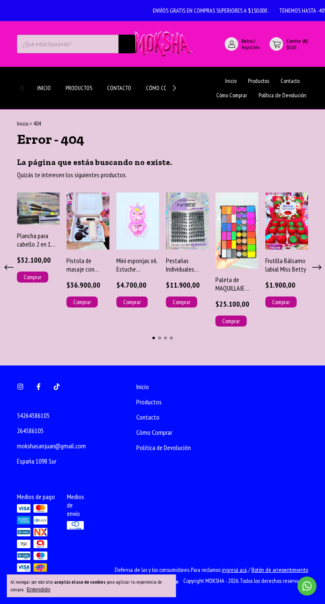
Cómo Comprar (164, 88)
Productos (79, 88)
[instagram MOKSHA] (20, 386)
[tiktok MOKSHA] (56, 386)
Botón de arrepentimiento (279, 570)
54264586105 (33, 415)
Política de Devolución (282, 95)
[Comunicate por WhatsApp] (307, 586)
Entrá (247, 41)
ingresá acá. (234, 570)
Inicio (44, 88)
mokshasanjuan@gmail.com (51, 446)
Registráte (250, 47)
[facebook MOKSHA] (38, 386)
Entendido (38, 590)
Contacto (119, 88)
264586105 (30, 430)
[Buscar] (126, 44)
